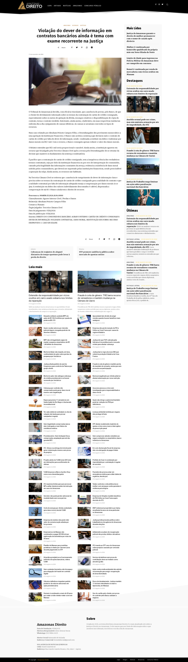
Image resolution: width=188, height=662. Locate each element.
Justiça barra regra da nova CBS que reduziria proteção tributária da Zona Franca (106, 354)
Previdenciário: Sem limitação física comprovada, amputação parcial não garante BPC (57, 438)
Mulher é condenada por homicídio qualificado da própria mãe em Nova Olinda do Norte (142, 49)
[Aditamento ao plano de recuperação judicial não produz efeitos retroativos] (84, 535)
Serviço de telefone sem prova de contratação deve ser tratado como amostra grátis (105, 559)
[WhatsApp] (87, 47)
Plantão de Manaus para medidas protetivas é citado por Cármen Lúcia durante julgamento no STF (57, 548)
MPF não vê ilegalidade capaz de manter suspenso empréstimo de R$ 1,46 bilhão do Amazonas (57, 342)
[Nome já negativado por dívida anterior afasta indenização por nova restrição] (84, 379)
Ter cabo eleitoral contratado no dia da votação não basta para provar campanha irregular (57, 414)
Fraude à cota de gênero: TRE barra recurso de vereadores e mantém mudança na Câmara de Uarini (99, 298)
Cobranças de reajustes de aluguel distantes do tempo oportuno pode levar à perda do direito (50, 254)
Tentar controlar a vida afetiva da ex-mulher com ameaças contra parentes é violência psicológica (107, 486)
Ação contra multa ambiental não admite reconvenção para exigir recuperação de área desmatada (107, 571)
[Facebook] (156, 4)
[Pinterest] (82, 47)
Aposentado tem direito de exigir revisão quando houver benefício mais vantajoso (106, 318)
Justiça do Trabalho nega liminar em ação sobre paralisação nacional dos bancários (142, 184)
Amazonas (67, 25)
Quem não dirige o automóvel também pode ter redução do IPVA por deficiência (106, 402)
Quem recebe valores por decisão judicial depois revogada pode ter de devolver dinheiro (57, 330)
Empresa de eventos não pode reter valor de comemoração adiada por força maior (56, 522)
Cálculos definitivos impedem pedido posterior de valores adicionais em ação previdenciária (57, 583)
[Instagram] (159, 4)
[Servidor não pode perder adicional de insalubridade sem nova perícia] (35, 499)
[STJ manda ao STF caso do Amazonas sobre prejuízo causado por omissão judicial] (84, 548)
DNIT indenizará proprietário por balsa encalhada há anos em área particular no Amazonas (106, 510)
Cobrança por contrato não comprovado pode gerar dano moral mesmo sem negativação (57, 390)
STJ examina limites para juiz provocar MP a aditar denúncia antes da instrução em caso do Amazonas (58, 486)
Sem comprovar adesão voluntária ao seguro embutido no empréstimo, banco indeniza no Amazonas (107, 438)
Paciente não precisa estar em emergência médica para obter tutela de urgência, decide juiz (107, 474)
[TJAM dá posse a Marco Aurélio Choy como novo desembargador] (35, 475)
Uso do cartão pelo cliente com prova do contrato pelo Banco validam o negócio (106, 595)
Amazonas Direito (43, 660)
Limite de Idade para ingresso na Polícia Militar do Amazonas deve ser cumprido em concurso (142, 60)
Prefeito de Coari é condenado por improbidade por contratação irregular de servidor (107, 462)
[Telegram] (92, 47)
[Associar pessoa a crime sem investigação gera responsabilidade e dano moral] (84, 391)
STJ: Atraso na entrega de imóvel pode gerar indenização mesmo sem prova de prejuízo (57, 450)
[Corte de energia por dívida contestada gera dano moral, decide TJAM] (35, 511)
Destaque (75, 25)
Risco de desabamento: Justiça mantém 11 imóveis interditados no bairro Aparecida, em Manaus (107, 583)
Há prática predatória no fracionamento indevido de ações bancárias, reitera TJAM (58, 559)
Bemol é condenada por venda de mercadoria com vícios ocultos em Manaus (143, 72)
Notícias (83, 25)
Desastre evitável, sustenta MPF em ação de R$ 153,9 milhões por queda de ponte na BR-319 (58, 318)
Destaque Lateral (133, 239)
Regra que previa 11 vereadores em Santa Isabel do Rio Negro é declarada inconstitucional (57, 402)
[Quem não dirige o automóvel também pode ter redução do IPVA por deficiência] (84, 403)
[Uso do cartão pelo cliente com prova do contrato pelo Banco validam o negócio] (84, 596)
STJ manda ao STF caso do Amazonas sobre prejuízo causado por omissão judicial (106, 548)
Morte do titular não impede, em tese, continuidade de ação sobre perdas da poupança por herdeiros (57, 354)
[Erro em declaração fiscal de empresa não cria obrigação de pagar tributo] (84, 451)
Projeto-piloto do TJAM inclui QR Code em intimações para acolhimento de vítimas (57, 462)
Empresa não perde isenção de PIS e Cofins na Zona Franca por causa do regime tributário (106, 330)
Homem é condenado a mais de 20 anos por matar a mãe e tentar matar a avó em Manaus (58, 595)
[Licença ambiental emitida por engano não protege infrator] (84, 415)
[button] (167, 4)
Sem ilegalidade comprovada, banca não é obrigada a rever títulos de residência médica (57, 426)
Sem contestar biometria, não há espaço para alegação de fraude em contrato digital (58, 571)
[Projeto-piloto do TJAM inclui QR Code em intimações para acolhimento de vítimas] (35, 463)
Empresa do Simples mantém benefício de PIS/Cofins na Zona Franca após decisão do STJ (107, 498)
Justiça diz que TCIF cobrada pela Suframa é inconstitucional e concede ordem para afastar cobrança (106, 342)
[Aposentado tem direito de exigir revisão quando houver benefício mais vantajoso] (84, 319)
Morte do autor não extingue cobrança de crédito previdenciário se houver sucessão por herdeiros (57, 378)
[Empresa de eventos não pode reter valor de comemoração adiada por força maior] (35, 523)
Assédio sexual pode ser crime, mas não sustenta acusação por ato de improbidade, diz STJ (143, 122)
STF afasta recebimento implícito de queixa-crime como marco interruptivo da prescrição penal (107, 426)
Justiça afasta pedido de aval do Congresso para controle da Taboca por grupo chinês (58, 366)
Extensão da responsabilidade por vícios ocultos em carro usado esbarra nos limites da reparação (50, 298)
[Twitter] (162, 4)
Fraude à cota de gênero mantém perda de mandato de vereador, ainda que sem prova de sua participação (107, 366)
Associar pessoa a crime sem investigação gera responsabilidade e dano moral (106, 390)
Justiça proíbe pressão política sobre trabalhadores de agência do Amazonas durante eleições (107, 522)
